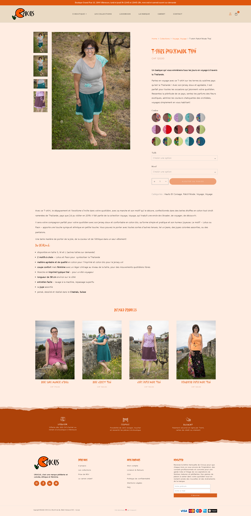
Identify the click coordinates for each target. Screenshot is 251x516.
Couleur (155, 110)
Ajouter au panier (193, 181)
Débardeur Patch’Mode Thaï (196, 382)
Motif (154, 166)
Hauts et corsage (173, 194)
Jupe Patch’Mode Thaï (149, 382)
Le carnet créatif (85, 479)
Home (154, 39)
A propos (82, 466)
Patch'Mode (189, 194)
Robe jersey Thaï (102, 382)
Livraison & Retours (135, 470)
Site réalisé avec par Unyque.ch (125, 510)
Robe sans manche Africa (55, 382)
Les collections (84, 470)
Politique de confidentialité (138, 479)
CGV (129, 474)
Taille (154, 152)
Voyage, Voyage (179, 39)
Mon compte (132, 466)
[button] (237, 14)
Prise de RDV (83, 474)
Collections (165, 39)
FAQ (128, 487)
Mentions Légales (134, 483)
